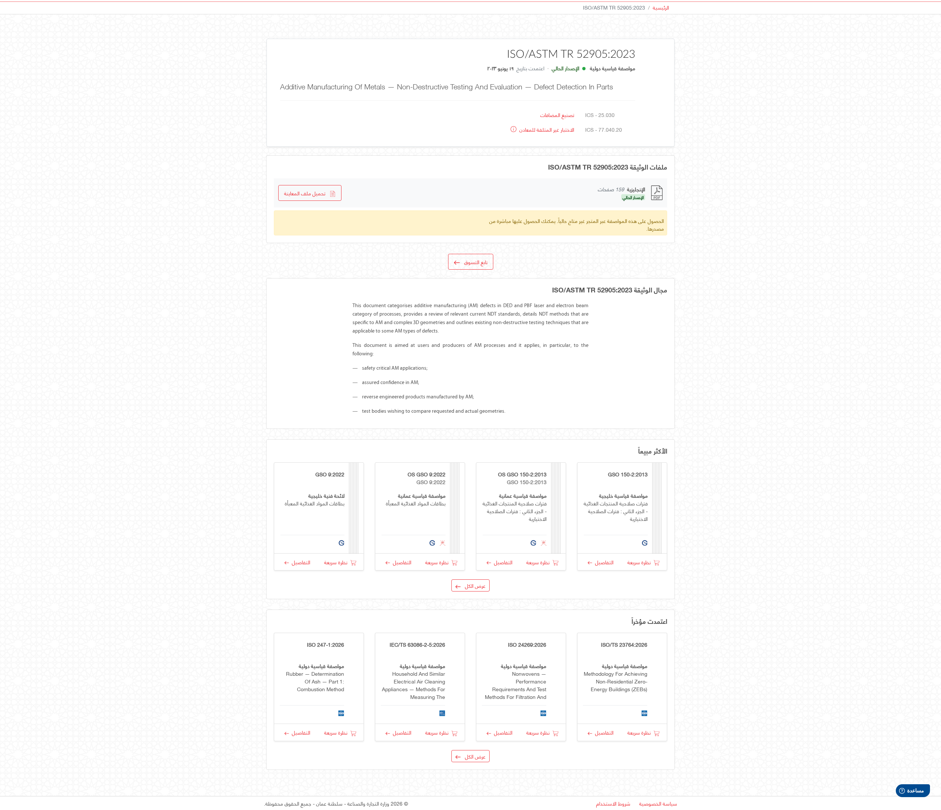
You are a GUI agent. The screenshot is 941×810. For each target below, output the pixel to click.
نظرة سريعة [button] (640, 561)
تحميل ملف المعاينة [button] (307, 193)
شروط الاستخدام (613, 803)
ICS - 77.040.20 (603, 129)
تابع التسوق (473, 261)
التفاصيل (602, 561)
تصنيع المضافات (557, 114)
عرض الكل (473, 585)
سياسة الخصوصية (658, 803)
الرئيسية (661, 7)
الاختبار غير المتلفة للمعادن (546, 129)
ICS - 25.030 (600, 114)
